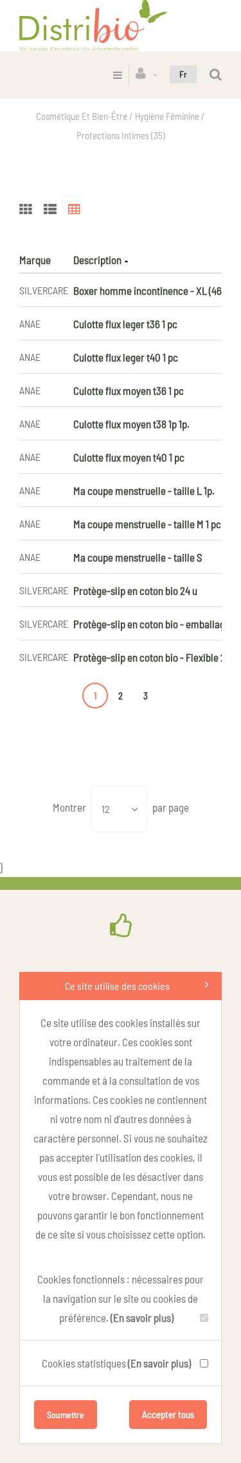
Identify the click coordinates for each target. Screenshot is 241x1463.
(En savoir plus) (142, 1317)
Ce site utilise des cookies (117, 986)
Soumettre (65, 1414)
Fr (183, 74)
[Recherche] (216, 74)
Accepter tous (168, 1414)
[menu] (117, 74)
